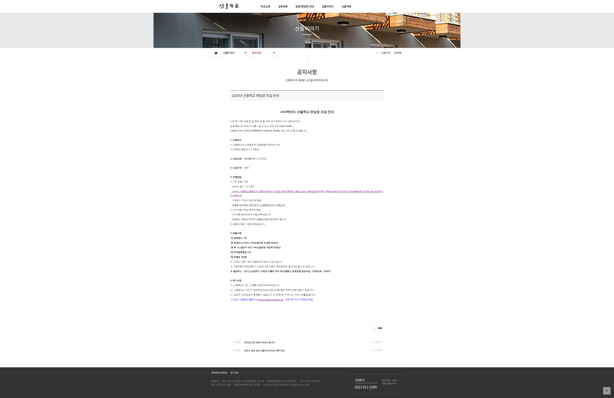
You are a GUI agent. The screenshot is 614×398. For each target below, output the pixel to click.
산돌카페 (346, 6)
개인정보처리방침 (219, 372)
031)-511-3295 (366, 386)
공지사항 (234, 372)
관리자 (315, 384)
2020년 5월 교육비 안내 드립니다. (260, 342)
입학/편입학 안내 (304, 6)
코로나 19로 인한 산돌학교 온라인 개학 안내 (264, 350)
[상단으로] (607, 391)
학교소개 (265, 6)
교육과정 (282, 6)
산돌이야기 (328, 6)
